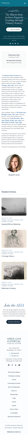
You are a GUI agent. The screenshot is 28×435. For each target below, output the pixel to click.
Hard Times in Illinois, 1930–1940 (12, 122)
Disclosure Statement (14, 416)
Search (14, 402)
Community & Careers (14, 383)
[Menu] (24, 3)
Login (14, 398)
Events (14, 379)
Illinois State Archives (11, 75)
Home (5, 36)
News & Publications (14, 387)
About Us (14, 390)
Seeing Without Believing (11, 224)
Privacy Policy (14, 409)
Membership (14, 394)
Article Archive (11, 36)
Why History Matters (14, 372)
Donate (14, 405)
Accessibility (14, 413)
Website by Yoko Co (14, 432)
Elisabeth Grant (14, 11)
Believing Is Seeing (9, 288)
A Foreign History (8, 256)
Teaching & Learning (14, 376)
